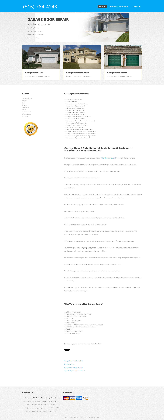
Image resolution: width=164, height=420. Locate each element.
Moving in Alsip (69, 364)
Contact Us (137, 7)
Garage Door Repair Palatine (73, 361)
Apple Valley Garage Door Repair (74, 371)
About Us (102, 7)
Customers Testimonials (119, 7)
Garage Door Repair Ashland (73, 367)
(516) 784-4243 (40, 6)
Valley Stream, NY (90, 150)
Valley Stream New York (108, 158)
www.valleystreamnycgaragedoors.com (44, 411)
